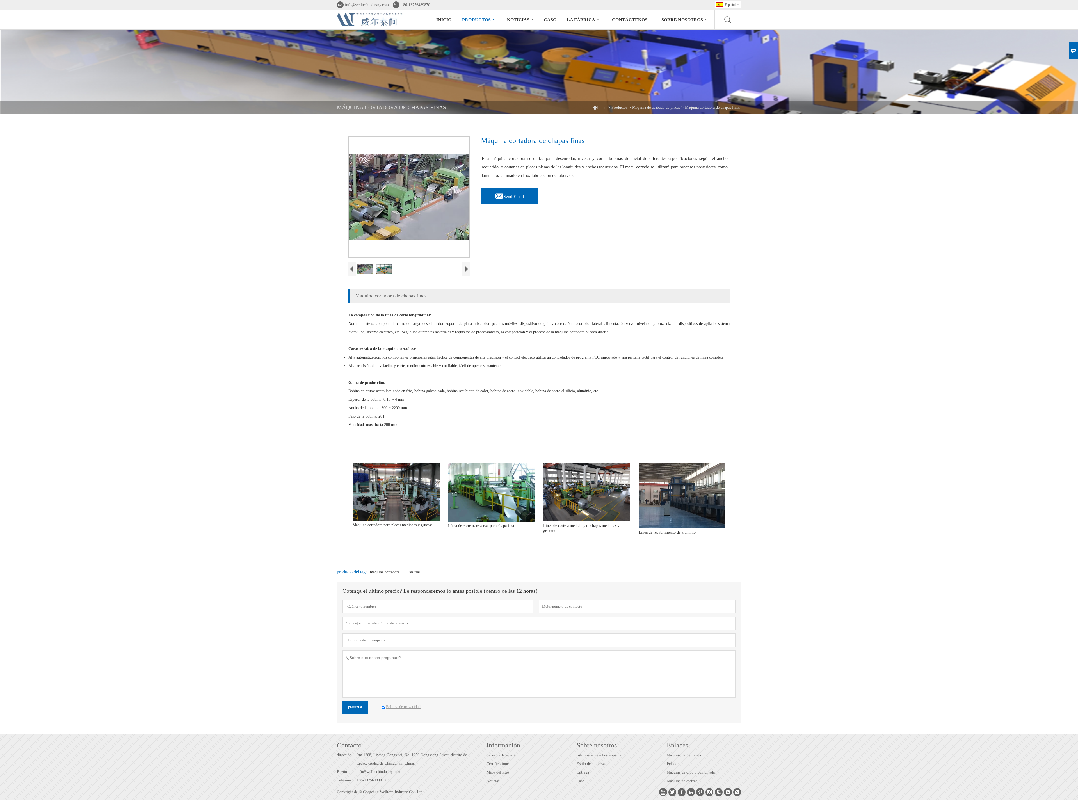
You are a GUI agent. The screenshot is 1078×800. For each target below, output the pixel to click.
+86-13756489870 (415, 5)
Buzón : (343, 772)
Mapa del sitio (498, 772)
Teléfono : (345, 780)
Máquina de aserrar (682, 781)
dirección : (345, 755)
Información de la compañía (599, 755)
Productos (476, 19)
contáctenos (629, 19)
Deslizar (413, 572)
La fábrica (581, 19)
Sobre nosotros (682, 19)
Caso (550, 19)
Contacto (349, 745)
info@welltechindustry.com (367, 5)
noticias (518, 19)
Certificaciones (498, 764)
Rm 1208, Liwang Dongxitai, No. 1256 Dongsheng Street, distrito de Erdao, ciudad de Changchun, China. (412, 759)
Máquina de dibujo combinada (691, 772)
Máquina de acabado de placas (656, 107)
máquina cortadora (384, 572)
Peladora (673, 764)
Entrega (583, 772)
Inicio (443, 19)
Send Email (509, 195)
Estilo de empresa (591, 764)
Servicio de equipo (501, 755)
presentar (355, 707)
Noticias (493, 781)
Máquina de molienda (684, 755)
